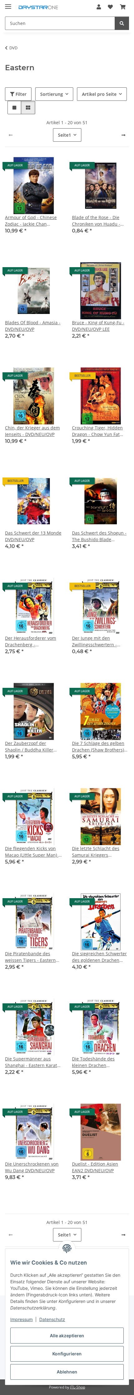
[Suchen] (122, 23)
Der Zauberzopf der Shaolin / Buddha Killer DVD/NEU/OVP (29, 746)
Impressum (21, 1319)
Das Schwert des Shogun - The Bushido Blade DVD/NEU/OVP (99, 536)
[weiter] (123, 135)
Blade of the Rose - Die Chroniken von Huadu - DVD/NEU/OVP (96, 220)
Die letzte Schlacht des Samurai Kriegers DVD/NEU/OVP (95, 851)
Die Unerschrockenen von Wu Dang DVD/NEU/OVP (32, 1167)
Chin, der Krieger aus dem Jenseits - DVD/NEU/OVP (32, 431)
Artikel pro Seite (99, 94)
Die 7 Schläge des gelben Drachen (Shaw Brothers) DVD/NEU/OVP (98, 746)
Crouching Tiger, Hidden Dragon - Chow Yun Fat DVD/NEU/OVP (97, 431)
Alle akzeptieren (67, 1335)
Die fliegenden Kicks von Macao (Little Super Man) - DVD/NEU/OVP (32, 851)
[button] (98, 7)
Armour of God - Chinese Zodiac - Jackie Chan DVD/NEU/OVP (31, 220)
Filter (20, 94)
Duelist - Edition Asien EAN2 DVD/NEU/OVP (95, 1167)
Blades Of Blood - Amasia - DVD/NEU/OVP (32, 326)
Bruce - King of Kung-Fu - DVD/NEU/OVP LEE (98, 326)
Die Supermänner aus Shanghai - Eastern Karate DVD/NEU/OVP (32, 1062)
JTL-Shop (77, 1387)
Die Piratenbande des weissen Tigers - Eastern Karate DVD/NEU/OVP (30, 957)
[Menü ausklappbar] (8, 4)
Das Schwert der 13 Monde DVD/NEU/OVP (33, 536)
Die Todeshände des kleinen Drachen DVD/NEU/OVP (93, 1062)
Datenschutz (52, 1319)
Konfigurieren (67, 1353)
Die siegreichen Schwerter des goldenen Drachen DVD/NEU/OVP (99, 957)
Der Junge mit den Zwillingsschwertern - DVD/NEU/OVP (94, 641)
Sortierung (51, 94)
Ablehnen (67, 1371)
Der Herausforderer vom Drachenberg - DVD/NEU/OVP (30, 641)
